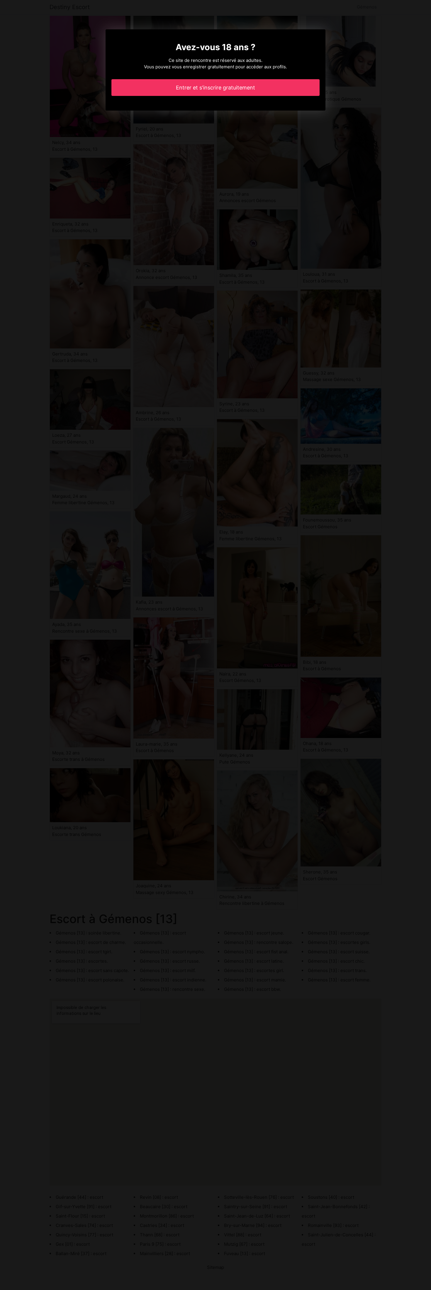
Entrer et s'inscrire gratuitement (215, 87)
